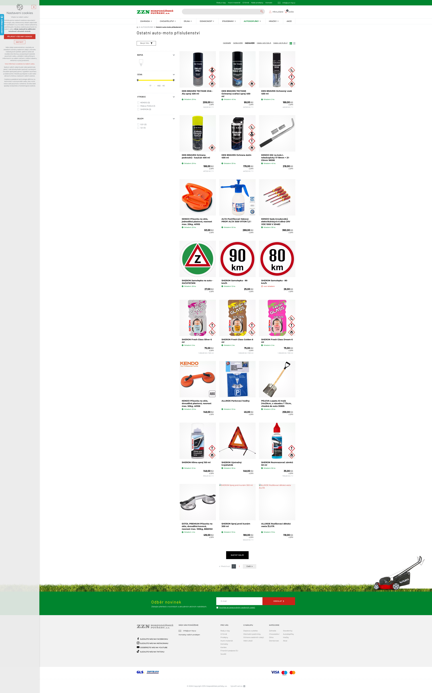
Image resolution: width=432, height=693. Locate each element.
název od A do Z (280, 43)
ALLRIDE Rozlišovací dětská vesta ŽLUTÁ (276, 525)
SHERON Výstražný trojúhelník (232, 463)
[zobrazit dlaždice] (291, 43)
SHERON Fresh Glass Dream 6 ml (277, 340)
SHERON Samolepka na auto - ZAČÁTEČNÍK (197, 281)
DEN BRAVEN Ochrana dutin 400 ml (236, 156)
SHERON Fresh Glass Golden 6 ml (237, 340)
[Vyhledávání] (223, 11)
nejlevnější (238, 43)
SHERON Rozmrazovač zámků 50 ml (277, 463)
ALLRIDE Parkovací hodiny (236, 401)
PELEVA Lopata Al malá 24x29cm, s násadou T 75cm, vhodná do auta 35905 (276, 403)
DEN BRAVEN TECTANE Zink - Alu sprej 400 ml (197, 92)
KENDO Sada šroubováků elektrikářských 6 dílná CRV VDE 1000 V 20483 (275, 221)
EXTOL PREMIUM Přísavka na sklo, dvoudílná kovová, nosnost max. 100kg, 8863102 (197, 526)
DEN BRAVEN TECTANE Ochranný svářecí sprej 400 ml (236, 93)
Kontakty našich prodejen (189, 635)
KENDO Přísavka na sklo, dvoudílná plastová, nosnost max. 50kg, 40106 (196, 403)
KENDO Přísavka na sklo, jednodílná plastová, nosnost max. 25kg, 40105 (197, 221)
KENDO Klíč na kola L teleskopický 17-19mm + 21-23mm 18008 (275, 157)
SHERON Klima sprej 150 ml (196, 462)
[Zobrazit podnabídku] (151, 21)
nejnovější (250, 43)
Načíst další (237, 555)
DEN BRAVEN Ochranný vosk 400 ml (276, 92)
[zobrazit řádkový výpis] (294, 43)
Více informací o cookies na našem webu (20, 64)
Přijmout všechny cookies (19, 36)
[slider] (137, 80)
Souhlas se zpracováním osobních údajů (237, 608)
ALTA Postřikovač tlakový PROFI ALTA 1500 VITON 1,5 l (236, 220)
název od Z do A (264, 43)
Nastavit (20, 42)
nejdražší (227, 43)
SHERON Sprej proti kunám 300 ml (236, 525)
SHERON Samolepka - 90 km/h (234, 281)
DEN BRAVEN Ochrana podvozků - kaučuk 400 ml (196, 156)
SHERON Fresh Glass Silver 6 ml (197, 340)
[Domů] (138, 27)
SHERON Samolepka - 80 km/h (274, 281)
